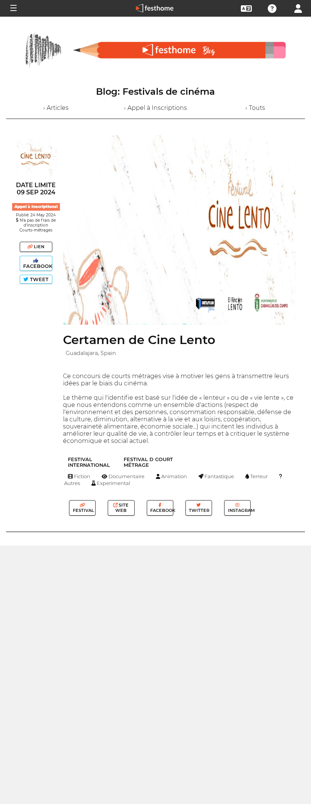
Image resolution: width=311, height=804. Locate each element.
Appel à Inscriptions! (36, 206)
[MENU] (13, 8)
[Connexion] (298, 8)
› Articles (56, 107)
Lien (38, 246)
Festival (83, 510)
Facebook (37, 266)
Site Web (122, 507)
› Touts (255, 107)
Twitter (198, 510)
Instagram (239, 510)
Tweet (38, 279)
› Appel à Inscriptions (155, 107)
